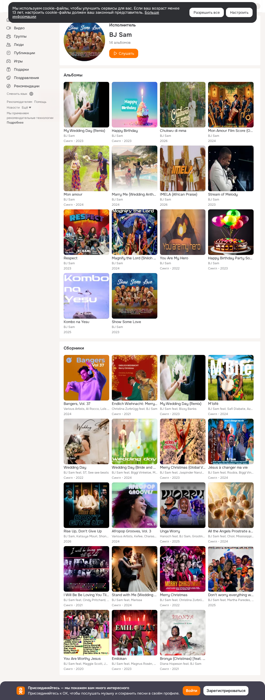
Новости (13, 107)
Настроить (239, 12)
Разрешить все (207, 12)
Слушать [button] (126, 53)
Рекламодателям (19, 102)
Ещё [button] (25, 107)
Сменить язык (17, 94)
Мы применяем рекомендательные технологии (30, 118)
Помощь (40, 102)
